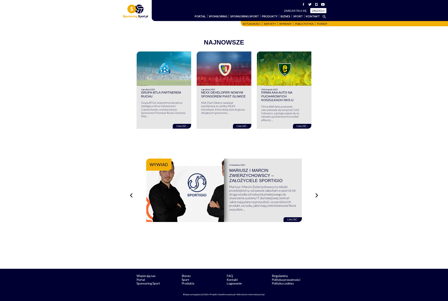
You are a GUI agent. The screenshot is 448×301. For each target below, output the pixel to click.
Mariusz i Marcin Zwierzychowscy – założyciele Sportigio (256, 175)
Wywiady (285, 23)
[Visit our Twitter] (310, 4)
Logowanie (234, 283)
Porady (322, 23)
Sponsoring (218, 16)
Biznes (285, 16)
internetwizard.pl (256, 294)
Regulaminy (280, 276)
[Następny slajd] (316, 195)
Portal (200, 16)
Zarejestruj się (295, 10)
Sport (298, 16)
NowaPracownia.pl (226, 294)
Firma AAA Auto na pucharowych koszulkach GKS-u (277, 96)
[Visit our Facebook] (303, 4)
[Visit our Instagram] (316, 4)
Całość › (182, 126)
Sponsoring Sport (244, 16)
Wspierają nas (146, 276)
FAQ (230, 276)
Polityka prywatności (286, 280)
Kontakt (313, 16)
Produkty (270, 16)
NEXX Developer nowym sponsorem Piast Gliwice (223, 94)
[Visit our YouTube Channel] (323, 4)
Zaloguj (318, 10)
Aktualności (251, 23)
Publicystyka (304, 23)
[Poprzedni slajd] (131, 195)
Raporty (270, 23)
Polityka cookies (283, 283)
